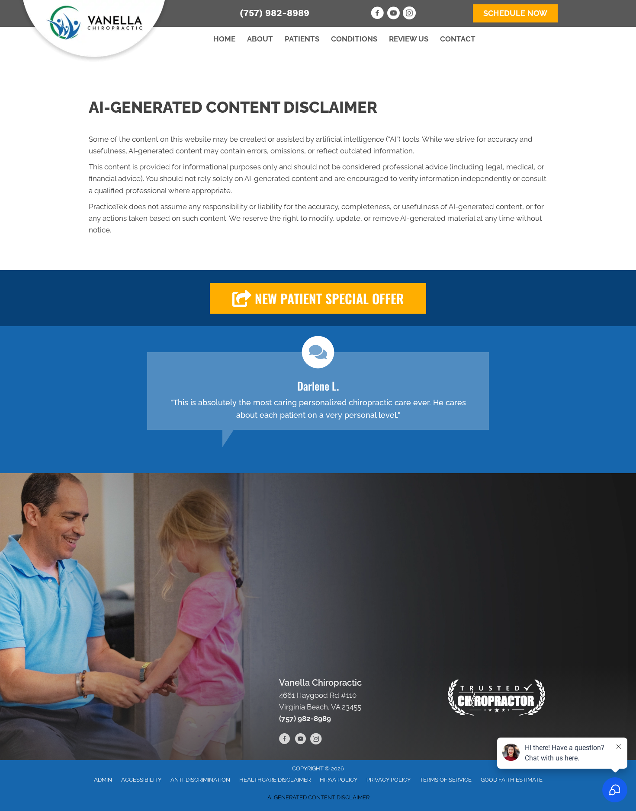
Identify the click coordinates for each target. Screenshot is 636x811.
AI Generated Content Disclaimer (318, 797)
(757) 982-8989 (274, 12)
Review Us (408, 39)
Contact (457, 39)
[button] (318, 298)
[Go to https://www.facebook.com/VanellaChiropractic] (377, 14)
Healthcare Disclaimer (275, 779)
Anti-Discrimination (200, 779)
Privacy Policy (388, 779)
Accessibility (141, 779)
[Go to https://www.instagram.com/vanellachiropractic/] (409, 14)
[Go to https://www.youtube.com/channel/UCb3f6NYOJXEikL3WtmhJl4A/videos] (393, 14)
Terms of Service (446, 779)
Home (224, 39)
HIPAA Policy (338, 779)
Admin (103, 779)
